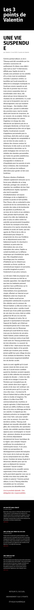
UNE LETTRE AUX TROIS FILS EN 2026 (14, 531)
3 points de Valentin (23, 52)
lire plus (5, 522)
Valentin (7, 52)
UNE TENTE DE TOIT (9, 556)
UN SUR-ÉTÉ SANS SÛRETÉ (11, 507)
